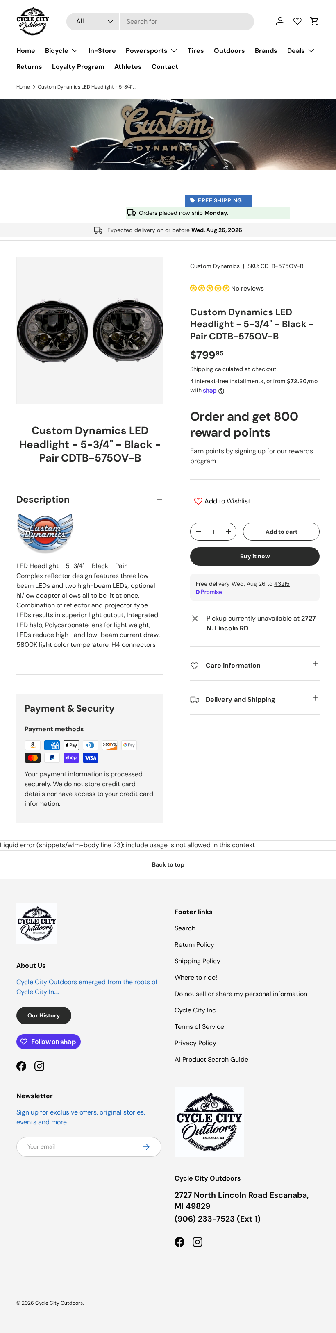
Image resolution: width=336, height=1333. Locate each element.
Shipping (201, 369)
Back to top (168, 864)
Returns (29, 66)
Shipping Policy (197, 961)
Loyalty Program (78, 66)
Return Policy (194, 944)
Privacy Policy (195, 1043)
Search (185, 928)
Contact (165, 66)
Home (25, 50)
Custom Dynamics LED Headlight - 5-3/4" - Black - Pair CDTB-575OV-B (87, 87)
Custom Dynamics (215, 266)
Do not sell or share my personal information (241, 994)
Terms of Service (199, 1026)
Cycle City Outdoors (59, 1303)
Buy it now (255, 556)
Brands (266, 50)
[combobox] (160, 21)
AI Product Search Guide (211, 1059)
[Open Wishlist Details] (297, 21)
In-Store (102, 50)
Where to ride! (196, 977)
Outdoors (229, 50)
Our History (43, 1015)
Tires (196, 50)
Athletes (128, 66)
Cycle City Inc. (196, 1010)
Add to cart (281, 531)
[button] (315, 21)
